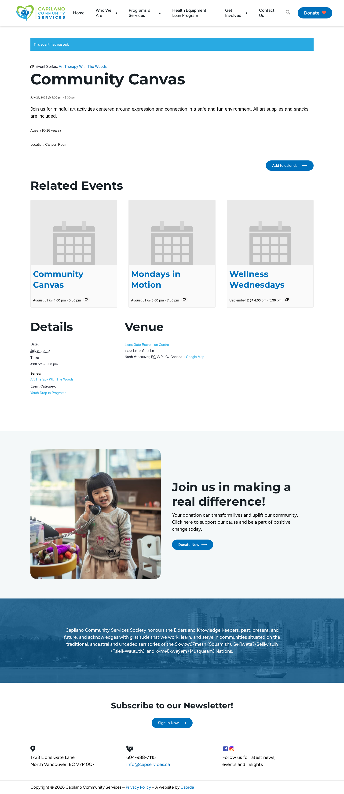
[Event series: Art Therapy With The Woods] (86, 299)
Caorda (187, 787)
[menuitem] (78, 12)
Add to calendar (286, 165)
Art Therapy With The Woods (51, 379)
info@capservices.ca (148, 764)
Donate (311, 13)
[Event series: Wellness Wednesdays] (287, 299)
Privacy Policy (138, 787)
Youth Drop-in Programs (48, 392)
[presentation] (74, 232)
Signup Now (168, 723)
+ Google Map (193, 356)
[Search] (288, 12)
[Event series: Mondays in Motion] (184, 299)
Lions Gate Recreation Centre (147, 344)
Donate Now (188, 544)
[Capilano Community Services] (40, 13)
